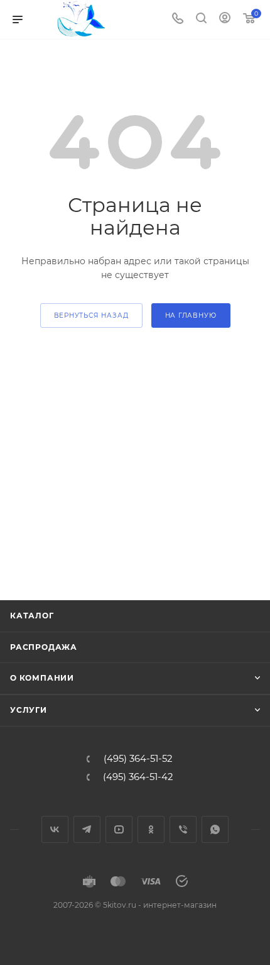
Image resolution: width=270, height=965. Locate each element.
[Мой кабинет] (224, 19)
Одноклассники (151, 829)
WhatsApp (215, 829)
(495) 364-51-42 (138, 777)
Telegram (86, 829)
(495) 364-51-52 (138, 759)
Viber (183, 829)
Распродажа (43, 647)
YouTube (118, 829)
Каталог (32, 615)
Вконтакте (54, 829)
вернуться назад (91, 315)
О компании (42, 678)
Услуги (28, 710)
